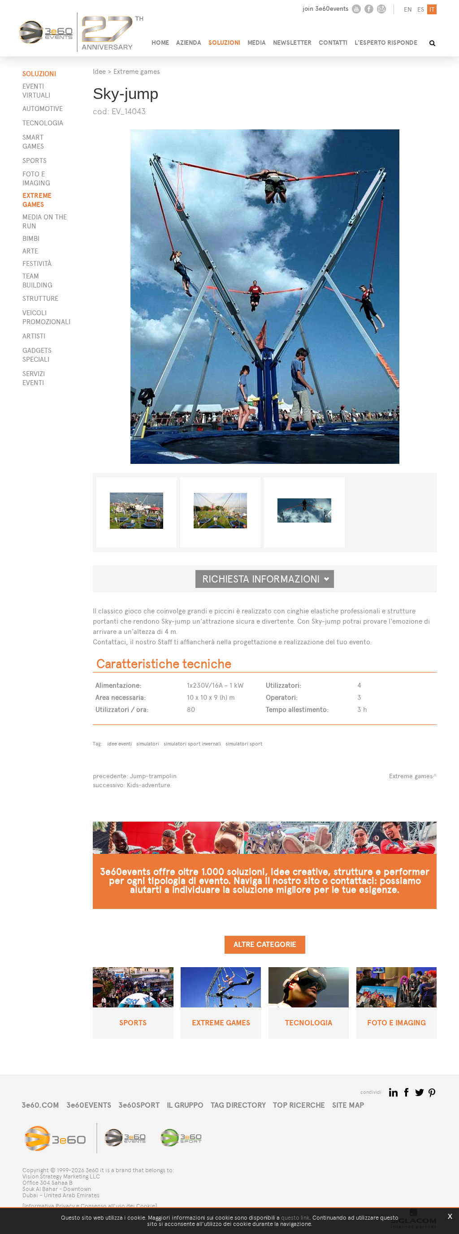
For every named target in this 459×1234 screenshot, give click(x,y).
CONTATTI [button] (333, 43)
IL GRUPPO (185, 1105)
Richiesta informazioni (264, 579)
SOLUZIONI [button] (224, 43)
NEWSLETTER (292, 43)
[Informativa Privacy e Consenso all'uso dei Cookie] (89, 1206)
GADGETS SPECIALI (37, 355)
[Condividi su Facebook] (407, 1092)
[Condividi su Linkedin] (394, 1092)
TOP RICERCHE (299, 1105)
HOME (160, 43)
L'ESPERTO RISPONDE (386, 43)
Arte (30, 251)
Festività (37, 263)
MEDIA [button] (256, 43)
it (431, 9)
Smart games (33, 141)
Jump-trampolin (153, 776)
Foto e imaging (36, 178)
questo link (295, 1217)
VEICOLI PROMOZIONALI (43, 317)
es (420, 9)
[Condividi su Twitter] (420, 1092)
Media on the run (44, 221)
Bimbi (30, 238)
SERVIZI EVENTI (33, 378)
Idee (99, 71)
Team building (37, 280)
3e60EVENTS (88, 1105)
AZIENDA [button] (188, 43)
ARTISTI (33, 336)
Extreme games (37, 200)
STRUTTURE (40, 298)
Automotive (42, 108)
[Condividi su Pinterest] (432, 1092)
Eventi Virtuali (36, 90)
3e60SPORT (139, 1105)
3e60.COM (40, 1105)
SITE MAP (348, 1105)
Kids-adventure (148, 785)
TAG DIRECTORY (238, 1105)
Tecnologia (42, 123)
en (408, 9)
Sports (34, 160)
